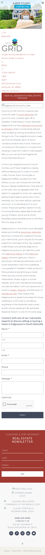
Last (3, 350)
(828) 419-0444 (22, 3)
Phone (5, 367)
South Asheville (26, 114)
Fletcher (21, 290)
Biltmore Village (14, 254)
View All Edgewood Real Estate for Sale (22, 96)
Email (5, 355)
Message (7, 378)
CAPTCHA (6, 397)
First (3, 340)
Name (5, 329)
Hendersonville (9, 294)
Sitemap (6, 551)
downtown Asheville (31, 232)
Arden (13, 290)
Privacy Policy (16, 551)
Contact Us (22, 6)
